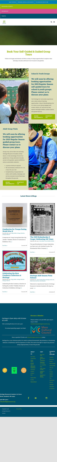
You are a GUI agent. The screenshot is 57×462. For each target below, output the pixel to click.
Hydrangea (47, 279)
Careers (32, 371)
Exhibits (15, 233)
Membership (52, 363)
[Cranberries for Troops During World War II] (14, 215)
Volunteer (33, 369)
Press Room (32, 361)
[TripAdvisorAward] (14, 367)
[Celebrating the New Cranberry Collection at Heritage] (14, 261)
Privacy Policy (19, 408)
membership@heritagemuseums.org (40, 324)
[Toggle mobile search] (51, 22)
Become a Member (37, 316)
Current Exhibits (48, 241)
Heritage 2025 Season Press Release (41, 276)
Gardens (51, 357)
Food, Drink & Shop (42, 369)
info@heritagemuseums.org (34, 337)
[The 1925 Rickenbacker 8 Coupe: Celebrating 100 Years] (42, 219)
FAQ (31, 375)
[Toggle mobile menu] (54, 22)
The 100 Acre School (51, 369)
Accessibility (43, 364)
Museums (52, 359)
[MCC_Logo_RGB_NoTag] (41, 326)
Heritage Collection (21, 233)
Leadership (33, 358)
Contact (32, 373)
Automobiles (41, 241)
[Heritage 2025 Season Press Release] (42, 265)
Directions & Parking (42, 363)
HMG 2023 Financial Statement (33, 366)
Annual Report (32, 364)
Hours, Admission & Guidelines (42, 359)
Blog (12, 233)
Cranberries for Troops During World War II (14, 230)
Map (41, 366)
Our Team (33, 356)
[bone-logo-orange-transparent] (23, 368)
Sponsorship (52, 365)
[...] (11, 241)
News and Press (36, 280)
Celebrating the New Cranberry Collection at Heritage (12, 275)
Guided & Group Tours (42, 372)
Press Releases (43, 280)
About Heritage (40, 279)
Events (51, 361)
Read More (5, 245)
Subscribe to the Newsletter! (34, 380)
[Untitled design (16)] (4, 368)
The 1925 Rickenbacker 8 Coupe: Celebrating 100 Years (41, 238)
